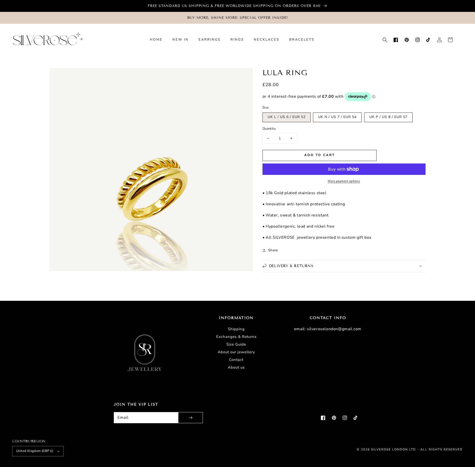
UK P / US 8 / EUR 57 (388, 117)
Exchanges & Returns (236, 336)
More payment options (344, 181)
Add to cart (319, 155)
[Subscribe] (190, 417)
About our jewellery (236, 352)
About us (236, 367)
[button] (385, 39)
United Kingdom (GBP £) (34, 451)
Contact (236, 359)
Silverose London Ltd (393, 449)
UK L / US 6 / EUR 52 (287, 117)
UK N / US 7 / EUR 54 (337, 117)
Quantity (269, 128)
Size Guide (236, 344)
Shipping (236, 329)
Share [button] (273, 250)
